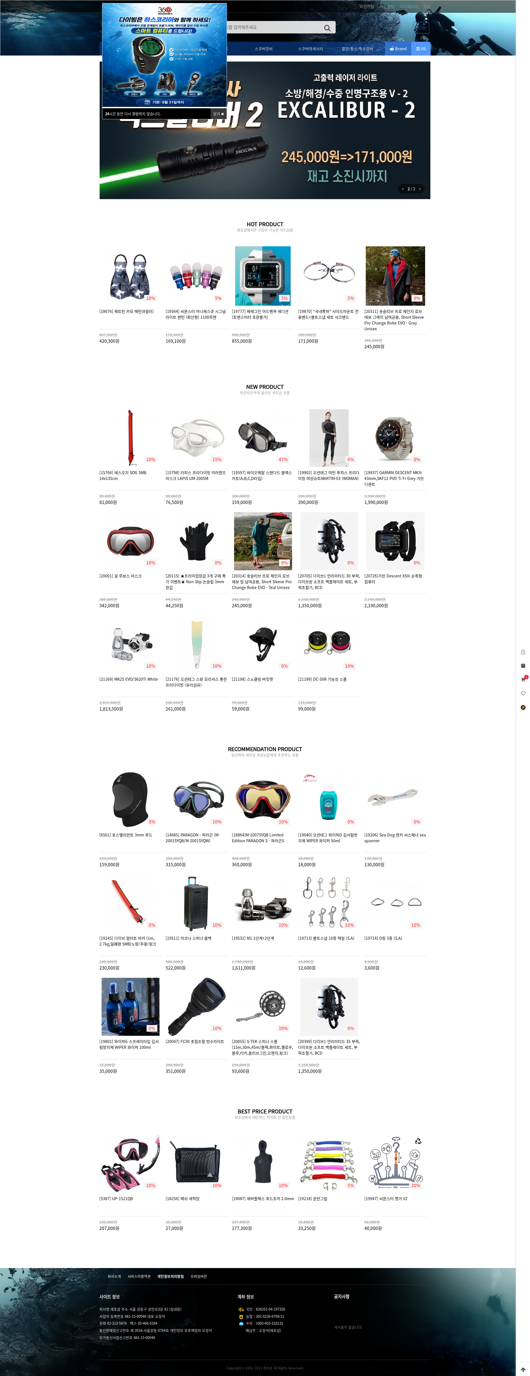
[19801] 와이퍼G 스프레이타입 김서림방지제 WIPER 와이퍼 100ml (129, 1044)
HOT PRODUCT (265, 224)
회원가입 (367, 6)
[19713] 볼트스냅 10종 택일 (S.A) (326, 938)
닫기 (217, 113)
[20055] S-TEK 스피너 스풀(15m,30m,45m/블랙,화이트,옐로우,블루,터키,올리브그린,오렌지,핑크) (262, 1047)
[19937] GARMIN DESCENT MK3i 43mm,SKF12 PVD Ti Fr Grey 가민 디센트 (394, 478)
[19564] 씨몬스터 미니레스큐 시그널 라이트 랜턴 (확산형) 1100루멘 (196, 314)
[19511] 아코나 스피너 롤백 (188, 938)
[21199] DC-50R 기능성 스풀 (322, 679)
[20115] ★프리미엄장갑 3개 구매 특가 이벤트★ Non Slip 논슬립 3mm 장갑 (196, 581)
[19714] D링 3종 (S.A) (383, 938)
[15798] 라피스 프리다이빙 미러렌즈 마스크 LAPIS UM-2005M (196, 475)
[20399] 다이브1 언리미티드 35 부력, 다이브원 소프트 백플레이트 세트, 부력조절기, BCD (329, 1047)
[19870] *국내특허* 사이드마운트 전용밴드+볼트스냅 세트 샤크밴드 (328, 314)
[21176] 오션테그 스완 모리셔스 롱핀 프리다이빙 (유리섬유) (196, 682)
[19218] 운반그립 (312, 1198)
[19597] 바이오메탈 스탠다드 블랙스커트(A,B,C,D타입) (262, 475)
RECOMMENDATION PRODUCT (265, 749)
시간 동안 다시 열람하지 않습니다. (133, 113)
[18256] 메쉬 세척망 (183, 1198)
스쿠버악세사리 (310, 48)
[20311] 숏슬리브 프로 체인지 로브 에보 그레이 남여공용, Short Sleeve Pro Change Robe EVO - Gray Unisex (394, 320)
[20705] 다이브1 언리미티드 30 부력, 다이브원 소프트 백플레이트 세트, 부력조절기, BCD (329, 581)
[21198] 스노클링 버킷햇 (252, 679)
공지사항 (341, 1296)
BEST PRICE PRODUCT (265, 1111)
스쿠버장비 (264, 48)
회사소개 (114, 1276)
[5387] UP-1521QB (116, 1198)
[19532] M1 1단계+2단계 (253, 938)
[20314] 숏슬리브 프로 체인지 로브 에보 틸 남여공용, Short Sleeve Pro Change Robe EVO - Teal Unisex (262, 581)
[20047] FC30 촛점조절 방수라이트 (195, 1041)
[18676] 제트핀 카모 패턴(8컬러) (126, 311)
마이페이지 (409, 6)
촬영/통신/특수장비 (357, 48)
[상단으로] (523, 1369)
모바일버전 (198, 1276)
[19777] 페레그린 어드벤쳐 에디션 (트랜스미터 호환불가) (260, 314)
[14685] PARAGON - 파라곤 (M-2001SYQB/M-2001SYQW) (193, 838)
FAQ (427, 6)
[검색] (327, 27)
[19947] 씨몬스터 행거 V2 (385, 1198)
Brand (400, 49)
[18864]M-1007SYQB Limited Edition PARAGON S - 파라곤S (258, 838)
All (423, 49)
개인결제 (387, 6)
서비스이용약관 (139, 1276)
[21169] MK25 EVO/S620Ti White (128, 679)
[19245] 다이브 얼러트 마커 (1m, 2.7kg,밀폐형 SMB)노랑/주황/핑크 (127, 941)
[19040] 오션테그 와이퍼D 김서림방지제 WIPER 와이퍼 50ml (327, 838)
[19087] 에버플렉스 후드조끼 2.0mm (263, 1198)
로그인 (421, 27)
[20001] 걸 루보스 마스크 (120, 576)
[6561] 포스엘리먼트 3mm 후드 (125, 835)
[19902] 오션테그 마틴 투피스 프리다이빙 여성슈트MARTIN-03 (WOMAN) (328, 475)
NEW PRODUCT (265, 386)
